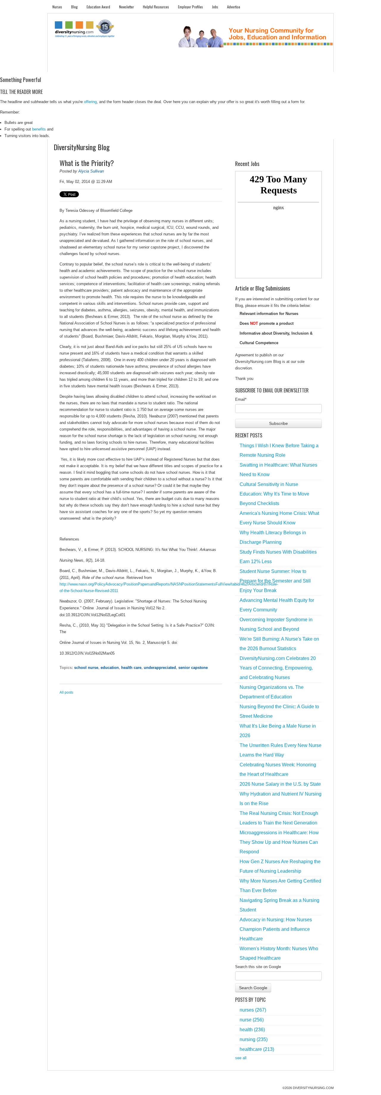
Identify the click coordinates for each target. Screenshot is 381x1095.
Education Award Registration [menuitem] (253, 66)
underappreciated (160, 667)
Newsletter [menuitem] (126, 6)
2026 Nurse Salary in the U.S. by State (280, 784)
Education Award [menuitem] (98, 6)
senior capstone (193, 667)
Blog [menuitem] (74, 6)
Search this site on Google (258, 966)
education (110, 667)
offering (90, 102)
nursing (254, 1039)
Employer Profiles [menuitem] (190, 6)
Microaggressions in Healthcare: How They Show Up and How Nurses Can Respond (279, 842)
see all (240, 1058)
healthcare (257, 1049)
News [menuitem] (145, 66)
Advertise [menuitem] (233, 6)
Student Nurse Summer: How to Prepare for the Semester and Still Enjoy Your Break (275, 581)
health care (131, 667)
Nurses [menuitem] (57, 6)
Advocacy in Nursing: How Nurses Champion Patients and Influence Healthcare (276, 929)
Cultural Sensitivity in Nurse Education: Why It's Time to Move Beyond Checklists (274, 494)
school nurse (86, 667)
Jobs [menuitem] (215, 6)
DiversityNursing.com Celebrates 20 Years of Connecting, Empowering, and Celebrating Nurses (278, 668)
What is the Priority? (87, 162)
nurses (253, 1009)
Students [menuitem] (82, 66)
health (252, 1029)
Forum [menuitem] (193, 66)
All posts (66, 692)
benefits (39, 129)
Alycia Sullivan (91, 171)
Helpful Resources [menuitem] (156, 6)
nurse (252, 1019)
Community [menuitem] (169, 66)
